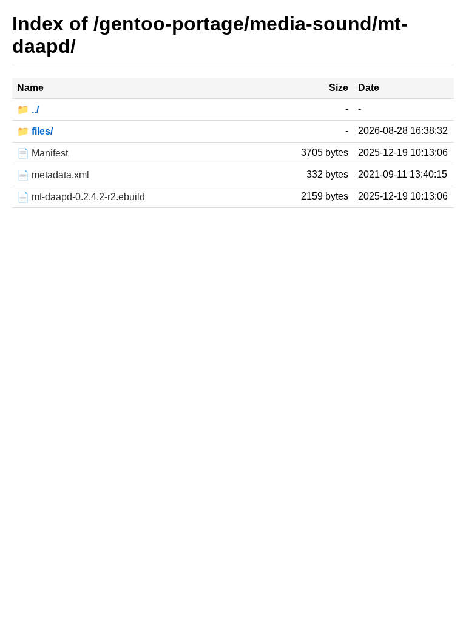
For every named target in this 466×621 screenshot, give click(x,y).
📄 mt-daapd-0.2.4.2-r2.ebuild (81, 197)
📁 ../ (28, 109)
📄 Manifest (42, 153)
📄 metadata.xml (53, 175)
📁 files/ (35, 131)
